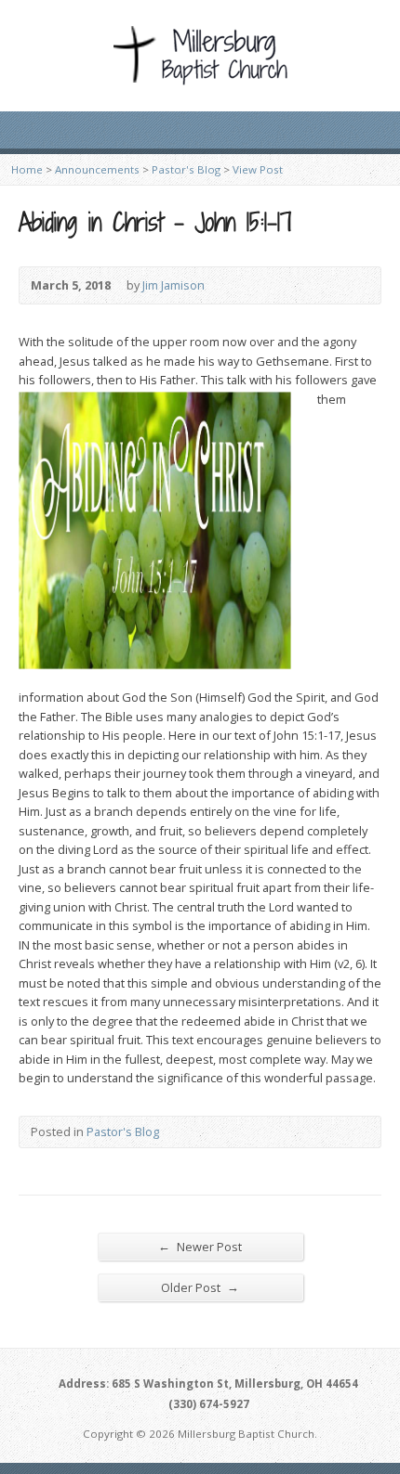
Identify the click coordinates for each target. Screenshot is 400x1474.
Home (27, 169)
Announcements (97, 169)
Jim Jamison (173, 285)
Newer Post (200, 1246)
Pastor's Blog (186, 169)
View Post (258, 169)
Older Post (200, 1287)
